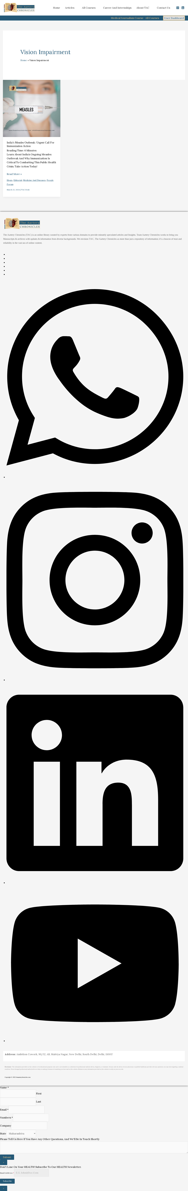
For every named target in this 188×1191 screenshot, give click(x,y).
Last (38, 1101)
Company (5, 1125)
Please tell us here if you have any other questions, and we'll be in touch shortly (49, 1139)
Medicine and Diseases (34, 180)
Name (4, 1087)
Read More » (14, 174)
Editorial (18, 180)
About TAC (142, 7)
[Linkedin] (183, 8)
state (3, 1133)
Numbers (6, 1117)
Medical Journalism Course (127, 18)
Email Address (7, 1173)
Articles (69, 7)
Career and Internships (117, 7)
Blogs (9, 180)
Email (4, 1109)
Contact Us (163, 7)
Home (56, 7)
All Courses (88, 7)
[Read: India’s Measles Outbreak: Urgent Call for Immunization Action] (31, 108)
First (39, 1093)
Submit (7, 1157)
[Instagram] (178, 8)
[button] (46, 8)
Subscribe (7, 1181)
